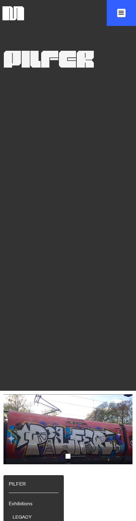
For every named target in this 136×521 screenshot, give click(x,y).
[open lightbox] (68, 443)
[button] (121, 13)
